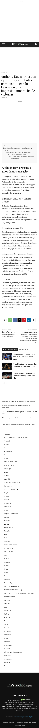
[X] (20, 320)
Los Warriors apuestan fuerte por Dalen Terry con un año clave (24, 357)
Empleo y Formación (11, 514)
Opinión (7, 604)
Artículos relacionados (10, 349)
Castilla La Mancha (10, 462)
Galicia (6, 538)
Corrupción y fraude (11, 489)
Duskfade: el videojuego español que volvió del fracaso (18, 424)
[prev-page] (3, 383)
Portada (5, 722)
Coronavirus (8, 486)
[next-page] (6, 383)
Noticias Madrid (9, 597)
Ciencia (6, 476)
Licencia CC (32, 722)
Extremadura (8, 527)
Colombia (7, 479)
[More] (33, 320)
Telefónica (7, 635)
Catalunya (7, 469)
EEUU (6, 510)
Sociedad (7, 628)
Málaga (6, 559)
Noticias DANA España (11, 586)
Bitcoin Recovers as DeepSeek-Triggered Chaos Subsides (8, 334)
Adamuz (7, 434)
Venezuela (7, 655)
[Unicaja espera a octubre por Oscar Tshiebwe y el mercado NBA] (7, 375)
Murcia (6, 576)
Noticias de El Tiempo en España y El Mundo (19, 593)
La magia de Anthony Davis (18, 154)
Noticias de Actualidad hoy (13, 590)
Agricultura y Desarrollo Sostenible (16, 437)
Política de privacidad (22, 722)
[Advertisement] (19, 21)
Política (6, 614)
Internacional (8, 548)
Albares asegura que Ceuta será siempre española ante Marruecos (19, 419)
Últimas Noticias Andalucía (13, 652)
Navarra (7, 579)
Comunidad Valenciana (12, 482)
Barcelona (7, 455)
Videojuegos (8, 659)
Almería (6, 444)
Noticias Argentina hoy (11, 583)
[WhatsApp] (10, 320)
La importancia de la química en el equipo (23, 156)
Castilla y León (9, 465)
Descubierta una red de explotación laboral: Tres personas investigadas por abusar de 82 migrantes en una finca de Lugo (28, 337)
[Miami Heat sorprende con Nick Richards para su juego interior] (7, 366)
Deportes (5, 359)
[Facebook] (15, 320)
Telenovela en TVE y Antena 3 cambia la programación (18, 401)
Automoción (8, 451)
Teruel (6, 638)
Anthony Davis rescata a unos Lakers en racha (18, 149)
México (6, 565)
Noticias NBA (4, 72)
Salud (6, 621)
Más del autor (23, 349)
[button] (3, 44)
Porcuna (7, 617)
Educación (7, 507)
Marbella (7, 562)
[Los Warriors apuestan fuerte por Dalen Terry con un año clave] (7, 356)
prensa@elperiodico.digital (24, 717)
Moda (6, 572)
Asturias (7, 448)
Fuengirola (7, 531)
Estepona (7, 520)
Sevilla (6, 624)
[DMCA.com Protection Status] (26, 700)
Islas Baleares (8, 552)
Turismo (7, 649)
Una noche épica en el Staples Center (19, 152)
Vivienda (7, 662)
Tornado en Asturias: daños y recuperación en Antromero (16, 406)
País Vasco (7, 610)
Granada (7, 541)
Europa (6, 524)
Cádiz (6, 458)
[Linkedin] (29, 320)
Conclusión (16, 158)
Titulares (7, 642)
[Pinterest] (24, 320)
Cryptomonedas (9, 493)
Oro (5, 607)
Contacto (11, 722)
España (6, 517)
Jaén (5, 555)
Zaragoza (7, 666)
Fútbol (6, 534)
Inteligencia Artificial (11, 545)
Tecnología (7, 631)
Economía (7, 503)
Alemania (7, 441)
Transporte (8, 645)
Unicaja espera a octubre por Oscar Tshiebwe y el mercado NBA (24, 376)
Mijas (6, 569)
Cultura (6, 496)
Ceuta (6, 472)
